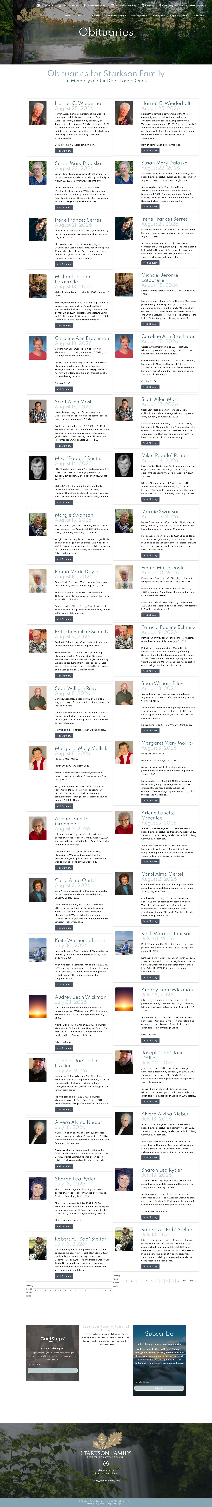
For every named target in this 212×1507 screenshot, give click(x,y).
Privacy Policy (92, 1504)
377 (97, 1291)
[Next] (110, 1290)
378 (104, 1291)
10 (86, 1291)
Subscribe (53, 1370)
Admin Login (116, 1504)
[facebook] (106, 1464)
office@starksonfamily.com (106, 1480)
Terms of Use (104, 1504)
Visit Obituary (64, 150)
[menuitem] (67, 15)
